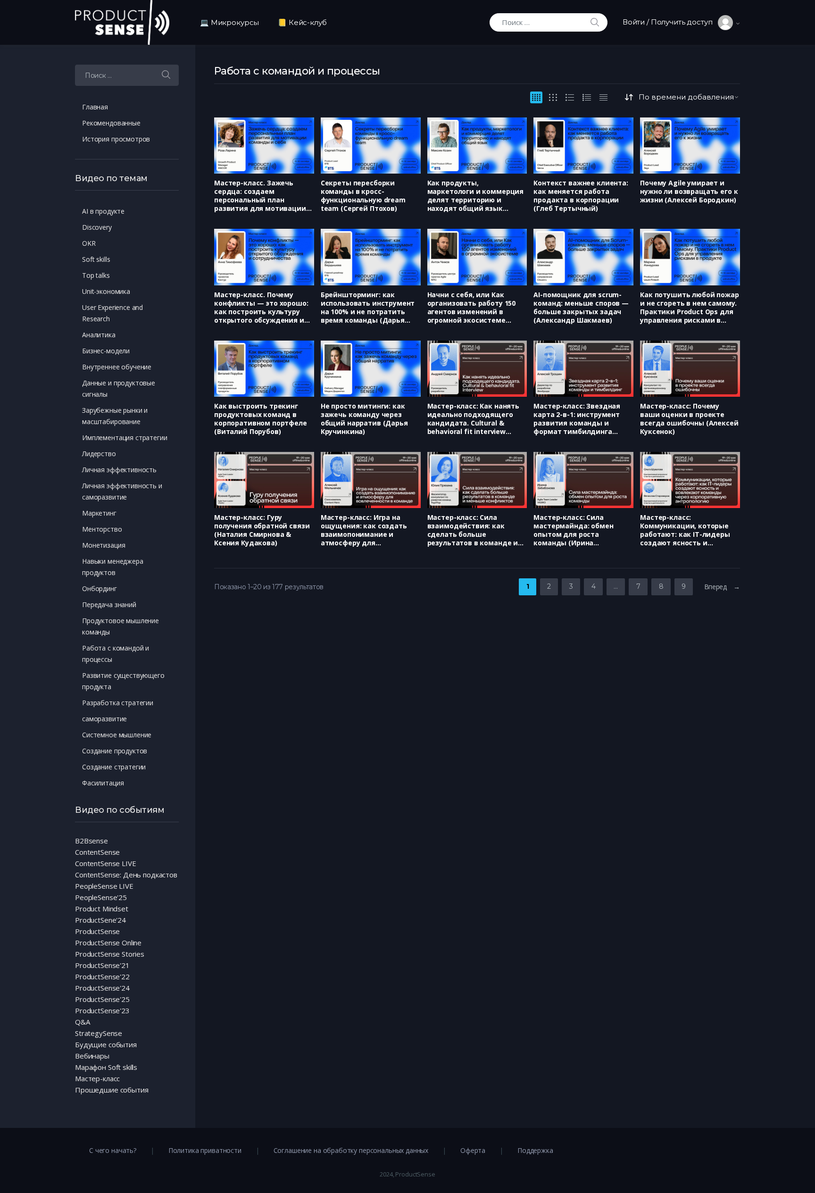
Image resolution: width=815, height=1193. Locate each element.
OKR (89, 243)
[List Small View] (603, 97)
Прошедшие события (111, 1089)
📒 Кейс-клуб (302, 22)
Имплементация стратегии (124, 437)
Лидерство (99, 453)
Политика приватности (204, 1150)
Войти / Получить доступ (670, 21)
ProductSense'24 (102, 988)
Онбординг (99, 588)
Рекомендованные (111, 122)
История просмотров (116, 138)
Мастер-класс (97, 1078)
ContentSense (97, 852)
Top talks (96, 275)
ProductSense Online (108, 942)
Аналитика (99, 334)
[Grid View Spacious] (553, 97)
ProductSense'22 (102, 976)
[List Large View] (570, 97)
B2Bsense (91, 840)
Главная (95, 106)
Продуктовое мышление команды (120, 626)
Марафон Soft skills (106, 1067)
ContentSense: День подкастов (126, 874)
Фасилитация (103, 782)
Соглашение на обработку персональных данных (351, 1150)
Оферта (472, 1150)
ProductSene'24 (100, 920)
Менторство (102, 529)
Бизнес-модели (106, 350)
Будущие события (106, 1044)
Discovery (97, 227)
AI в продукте (103, 211)
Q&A (82, 1021)
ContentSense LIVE (105, 863)
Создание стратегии (114, 766)
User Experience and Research (112, 313)
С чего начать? (112, 1150)
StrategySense (98, 1033)
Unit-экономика (106, 291)
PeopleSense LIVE (104, 886)
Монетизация (103, 545)
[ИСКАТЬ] (166, 75)
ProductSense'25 (102, 999)
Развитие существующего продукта (123, 681)
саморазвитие (104, 718)
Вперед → (722, 586)
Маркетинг (99, 513)
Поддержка (535, 1150)
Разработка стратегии (117, 702)
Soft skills (96, 259)
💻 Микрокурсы (229, 22)
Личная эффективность (119, 469)
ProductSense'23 (102, 1010)
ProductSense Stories (109, 954)
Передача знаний (109, 604)
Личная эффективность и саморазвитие (122, 491)
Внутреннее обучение (116, 366)
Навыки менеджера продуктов (112, 567)
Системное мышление (116, 734)
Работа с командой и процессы (115, 653)
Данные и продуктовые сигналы (118, 388)
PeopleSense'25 (101, 897)
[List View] (587, 97)
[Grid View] (536, 97)
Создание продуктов (114, 750)
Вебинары (92, 1055)
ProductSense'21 (102, 965)
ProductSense (97, 931)
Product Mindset (101, 908)
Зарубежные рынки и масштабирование (115, 416)
